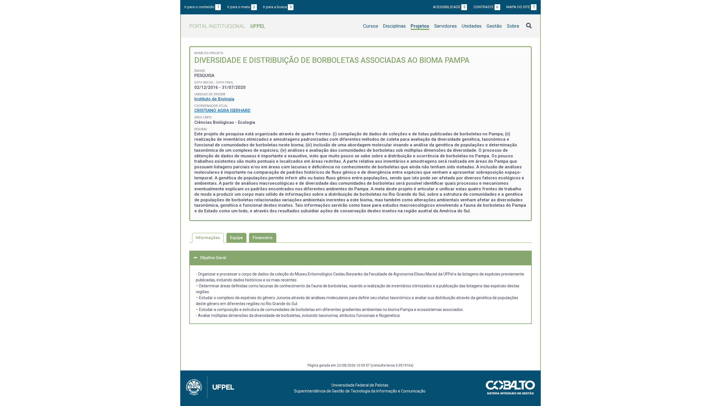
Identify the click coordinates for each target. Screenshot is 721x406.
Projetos (420, 26)
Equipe (236, 237)
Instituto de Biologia (214, 99)
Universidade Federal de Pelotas (359, 385)
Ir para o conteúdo (201, 7)
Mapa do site (520, 7)
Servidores (445, 26)
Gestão (494, 26)
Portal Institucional (227, 26)
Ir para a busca (277, 7)
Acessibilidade (449, 7)
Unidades (472, 26)
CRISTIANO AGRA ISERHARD (222, 110)
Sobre (513, 26)
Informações (208, 237)
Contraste (486, 7)
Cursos (370, 26)
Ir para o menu (241, 7)
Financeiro (263, 237)
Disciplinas (394, 26)
